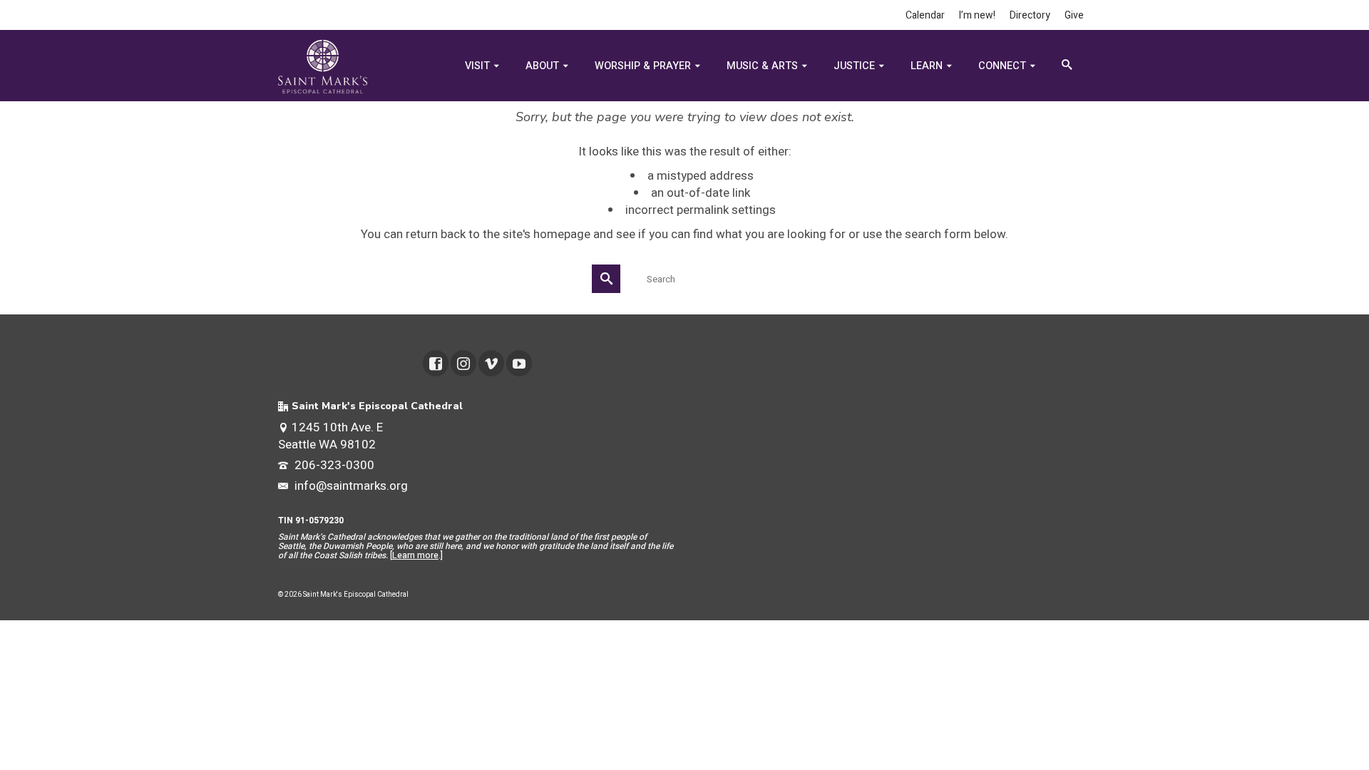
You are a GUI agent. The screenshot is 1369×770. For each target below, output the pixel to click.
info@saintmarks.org (350, 486)
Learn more (415, 555)
